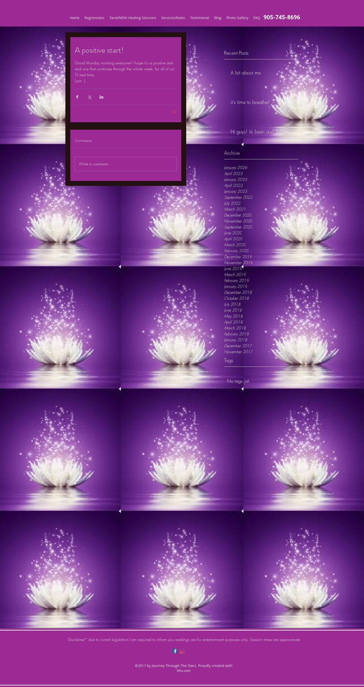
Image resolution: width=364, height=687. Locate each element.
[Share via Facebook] (77, 97)
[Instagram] (182, 650)
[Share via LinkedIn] (101, 97)
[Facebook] (174, 650)
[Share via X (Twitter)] (89, 97)
